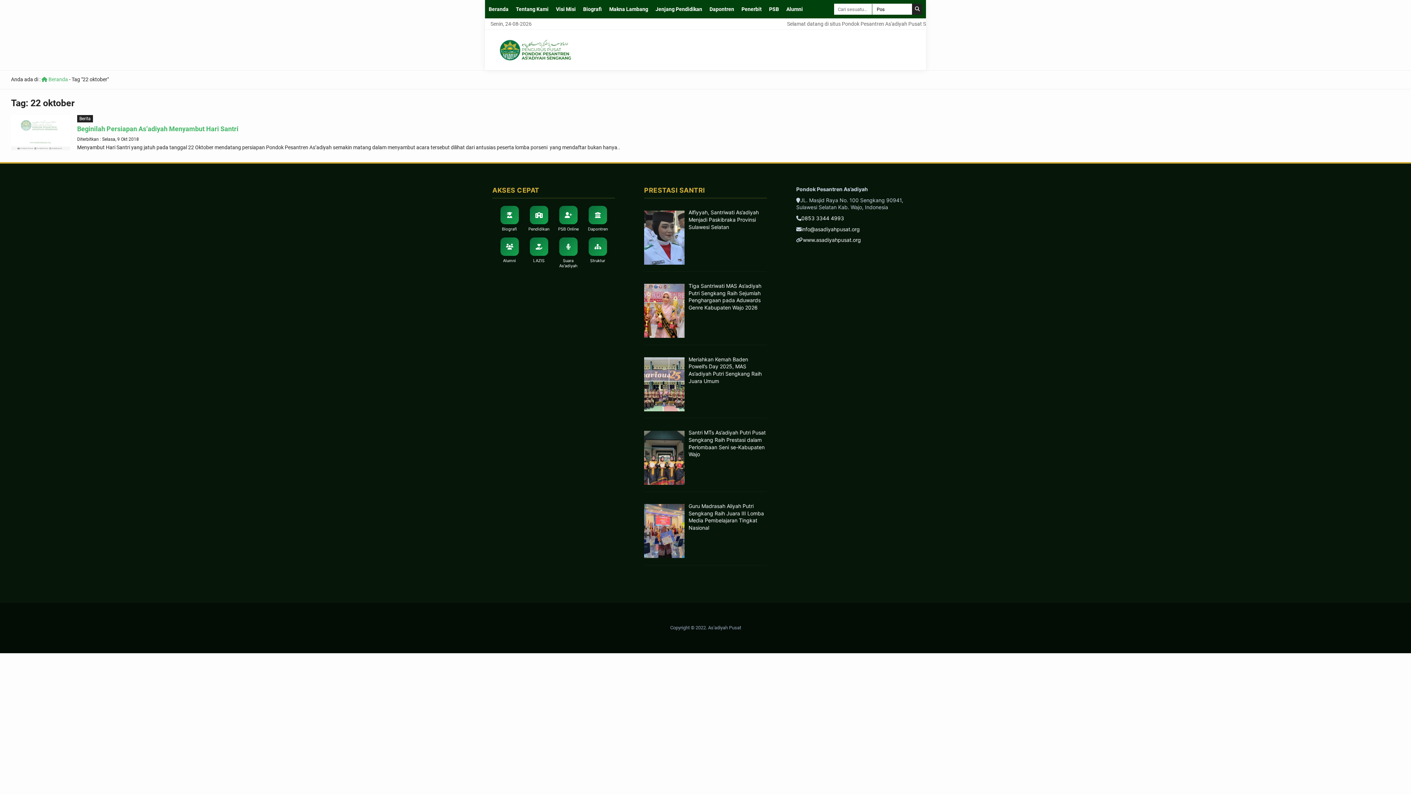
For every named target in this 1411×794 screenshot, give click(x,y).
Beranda (499, 9)
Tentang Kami (532, 9)
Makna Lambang (628, 9)
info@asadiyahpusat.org (830, 229)
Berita (85, 118)
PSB (774, 9)
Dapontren (722, 9)
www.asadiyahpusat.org (832, 240)
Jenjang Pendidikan (679, 9)
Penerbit (752, 9)
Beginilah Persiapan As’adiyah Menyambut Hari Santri (157, 129)
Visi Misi (566, 9)
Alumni (794, 9)
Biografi (592, 9)
